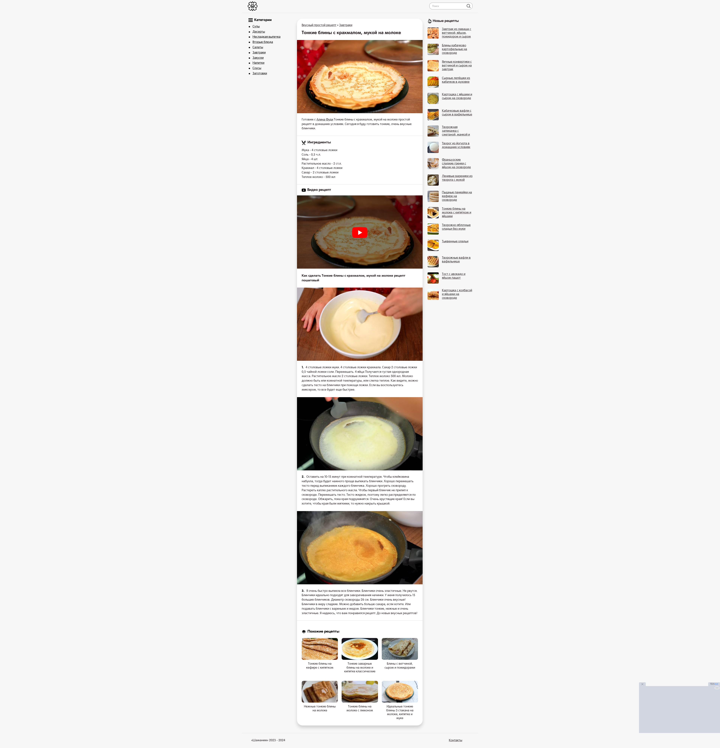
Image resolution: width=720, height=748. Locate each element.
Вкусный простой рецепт (319, 25)
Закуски (258, 58)
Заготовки (260, 73)
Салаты (258, 47)
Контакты (455, 740)
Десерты (259, 31)
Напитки (258, 63)
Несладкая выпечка (266, 36)
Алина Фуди (324, 119)
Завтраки (259, 52)
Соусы (257, 68)
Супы (256, 26)
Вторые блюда (263, 42)
